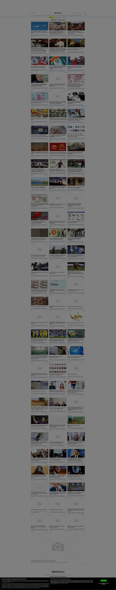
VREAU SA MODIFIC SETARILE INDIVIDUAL (104, 584)
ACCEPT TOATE (103, 580)
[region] (58, 583)
